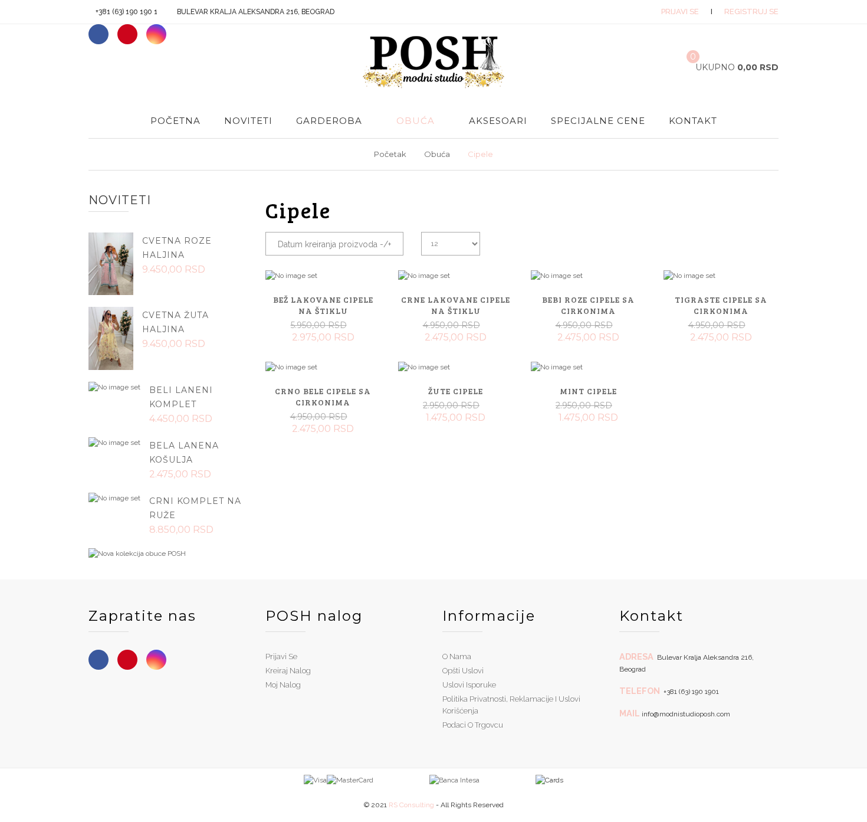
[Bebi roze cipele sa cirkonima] (588, 275)
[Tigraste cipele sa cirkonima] (721, 275)
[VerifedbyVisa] (315, 779)
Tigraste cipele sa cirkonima (721, 305)
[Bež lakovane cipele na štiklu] (322, 275)
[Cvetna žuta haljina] (110, 337)
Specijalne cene (598, 120)
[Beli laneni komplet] (114, 387)
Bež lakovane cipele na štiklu (323, 305)
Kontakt (693, 120)
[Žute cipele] (455, 367)
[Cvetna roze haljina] (110, 263)
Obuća (415, 120)
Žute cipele (455, 391)
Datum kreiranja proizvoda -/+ (334, 244)
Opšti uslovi (463, 670)
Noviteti (248, 120)
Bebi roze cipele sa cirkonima (588, 305)
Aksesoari (498, 120)
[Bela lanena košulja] (114, 442)
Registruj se (751, 11)
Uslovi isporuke (469, 684)
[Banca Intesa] (426, 779)
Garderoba (329, 120)
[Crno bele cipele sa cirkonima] (322, 367)
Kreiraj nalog (288, 670)
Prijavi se (680, 11)
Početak (390, 154)
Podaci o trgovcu (472, 725)
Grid (750, 241)
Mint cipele (588, 391)
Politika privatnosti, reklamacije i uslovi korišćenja (511, 705)
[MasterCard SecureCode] (350, 779)
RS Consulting (411, 805)
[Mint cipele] (588, 367)
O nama (456, 656)
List (770, 241)
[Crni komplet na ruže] (114, 498)
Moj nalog (283, 684)
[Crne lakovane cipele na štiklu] (455, 275)
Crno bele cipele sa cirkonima (323, 396)
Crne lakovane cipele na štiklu (455, 305)
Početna (175, 120)
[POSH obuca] (137, 553)
